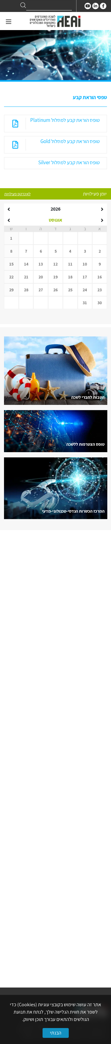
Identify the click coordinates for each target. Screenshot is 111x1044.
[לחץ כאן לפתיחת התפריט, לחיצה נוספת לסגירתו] (8, 22)
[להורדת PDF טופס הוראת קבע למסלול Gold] (15, 144)
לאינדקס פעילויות (17, 193)
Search (23, 5)
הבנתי (55, 1033)
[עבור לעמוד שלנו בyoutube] (87, 6)
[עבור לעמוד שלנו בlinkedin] (95, 6)
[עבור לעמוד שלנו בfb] (103, 6)
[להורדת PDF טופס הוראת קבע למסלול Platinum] (15, 123)
